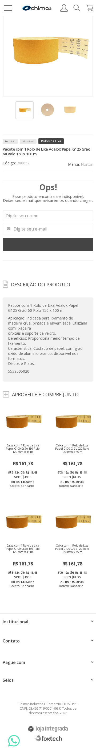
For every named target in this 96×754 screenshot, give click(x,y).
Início (12, 141)
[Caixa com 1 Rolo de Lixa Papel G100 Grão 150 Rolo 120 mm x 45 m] (23, 447)
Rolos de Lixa (51, 141)
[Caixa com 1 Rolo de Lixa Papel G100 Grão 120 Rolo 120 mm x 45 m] (72, 547)
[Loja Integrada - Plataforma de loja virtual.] (48, 729)
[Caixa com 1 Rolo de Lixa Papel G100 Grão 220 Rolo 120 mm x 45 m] (72, 447)
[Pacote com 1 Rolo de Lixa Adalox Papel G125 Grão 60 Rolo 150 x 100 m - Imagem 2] (47, 109)
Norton (87, 164)
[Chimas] (37, 8)
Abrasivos (28, 141)
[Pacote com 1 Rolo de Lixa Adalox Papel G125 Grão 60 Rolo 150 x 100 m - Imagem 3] (69, 109)
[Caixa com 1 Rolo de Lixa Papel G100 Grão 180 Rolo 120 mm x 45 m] (23, 547)
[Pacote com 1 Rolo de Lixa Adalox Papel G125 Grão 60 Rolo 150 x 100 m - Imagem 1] (24, 110)
